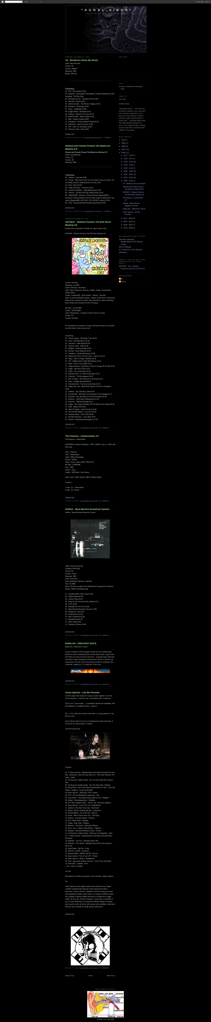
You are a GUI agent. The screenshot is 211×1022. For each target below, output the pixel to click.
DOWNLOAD (69, 134)
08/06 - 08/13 (128, 225)
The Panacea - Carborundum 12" (82, 436)
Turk (121, 279)
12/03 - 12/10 (128, 162)
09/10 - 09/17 (128, 221)
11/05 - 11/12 (128, 168)
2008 (123, 146)
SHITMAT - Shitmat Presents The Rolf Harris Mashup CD (88, 223)
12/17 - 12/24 (128, 155)
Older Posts (111, 976)
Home (91, 976)
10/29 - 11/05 (128, 171)
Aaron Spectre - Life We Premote (82, 692)
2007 (123, 149)
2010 (123, 140)
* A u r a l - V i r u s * (106, 10)
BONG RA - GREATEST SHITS (80, 643)
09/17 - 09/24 (128, 218)
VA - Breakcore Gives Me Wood (81, 60)
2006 (123, 153)
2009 (123, 143)
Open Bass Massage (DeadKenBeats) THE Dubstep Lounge (130, 241)
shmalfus (123, 282)
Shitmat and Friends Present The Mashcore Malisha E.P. (87, 147)
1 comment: (107, 137)
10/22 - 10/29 (128, 174)
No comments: (104, 428)
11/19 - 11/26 (128, 165)
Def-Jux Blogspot (125, 247)
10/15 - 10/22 (128, 177)
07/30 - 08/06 (128, 228)
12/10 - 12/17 (128, 158)
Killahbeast (123, 252)
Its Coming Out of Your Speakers (130, 250)
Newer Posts (69, 976)
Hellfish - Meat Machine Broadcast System (87, 509)
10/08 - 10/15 (128, 181)
